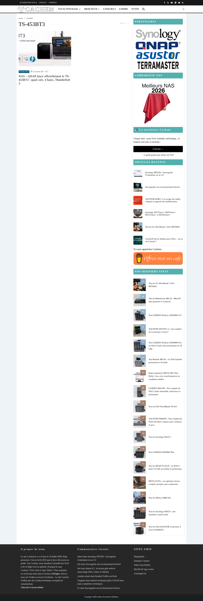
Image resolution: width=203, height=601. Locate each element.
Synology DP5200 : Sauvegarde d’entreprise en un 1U (159, 173)
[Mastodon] (175, 2)
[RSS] (182, 2)
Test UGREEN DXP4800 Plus (161, 452)
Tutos (135, 9)
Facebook (48, 577)
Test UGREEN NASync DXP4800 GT (165, 315)
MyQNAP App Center (144, 569)
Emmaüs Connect (141, 561)
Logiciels (109, 9)
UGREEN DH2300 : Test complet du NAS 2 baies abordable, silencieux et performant (164, 391)
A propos (53, 3)
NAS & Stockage (68, 9)
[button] (144, 9)
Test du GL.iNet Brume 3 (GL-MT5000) (162, 227)
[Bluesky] (179, 2)
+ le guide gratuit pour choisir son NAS (158, 155)
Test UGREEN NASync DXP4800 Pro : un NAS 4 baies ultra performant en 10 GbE (166, 346)
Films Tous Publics (142, 565)
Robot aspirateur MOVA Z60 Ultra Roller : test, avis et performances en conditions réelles (164, 376)
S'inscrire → (158, 149)
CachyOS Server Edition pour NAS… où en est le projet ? (164, 240)
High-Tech (90, 9)
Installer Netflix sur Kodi (106, 576)
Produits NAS (24, 72)
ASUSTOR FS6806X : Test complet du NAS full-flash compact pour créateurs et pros (165, 422)
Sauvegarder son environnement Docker (162, 187)
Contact (43, 3)
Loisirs (123, 9)
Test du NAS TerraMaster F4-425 (163, 406)
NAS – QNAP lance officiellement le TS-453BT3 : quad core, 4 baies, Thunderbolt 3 (44, 79)
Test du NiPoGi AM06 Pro (160, 498)
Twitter (32, 577)
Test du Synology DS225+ (160, 437)
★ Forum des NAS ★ (28, 3)
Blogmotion (139, 556)
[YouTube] (172, 2)
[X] (168, 2)
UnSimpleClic (140, 573)
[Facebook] (164, 2)
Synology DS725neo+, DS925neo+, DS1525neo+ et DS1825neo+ (160, 213)
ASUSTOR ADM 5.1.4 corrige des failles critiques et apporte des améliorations (162, 200)
